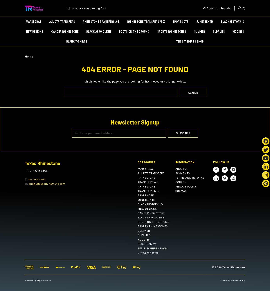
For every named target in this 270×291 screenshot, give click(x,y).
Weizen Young (238, 280)
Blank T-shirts (76, 41)
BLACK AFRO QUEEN (98, 31)
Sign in (211, 8)
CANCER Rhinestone (64, 31)
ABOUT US (181, 169)
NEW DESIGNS (34, 31)
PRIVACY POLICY (186, 186)
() (243, 8)
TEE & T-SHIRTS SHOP (190, 41)
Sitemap (181, 191)
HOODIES (238, 31)
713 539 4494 (36, 179)
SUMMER (199, 31)
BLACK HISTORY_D (232, 21)
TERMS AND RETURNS (189, 177)
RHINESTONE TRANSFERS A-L (101, 21)
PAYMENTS (182, 173)
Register (226, 8)
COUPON (181, 182)
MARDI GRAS (33, 21)
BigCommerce (44, 280)
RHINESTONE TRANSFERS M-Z (146, 21)
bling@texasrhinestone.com (46, 183)
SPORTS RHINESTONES (171, 31)
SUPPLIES (219, 31)
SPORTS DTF (180, 21)
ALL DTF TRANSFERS (62, 21)
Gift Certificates (148, 253)
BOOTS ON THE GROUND (134, 31)
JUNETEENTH (204, 21)
